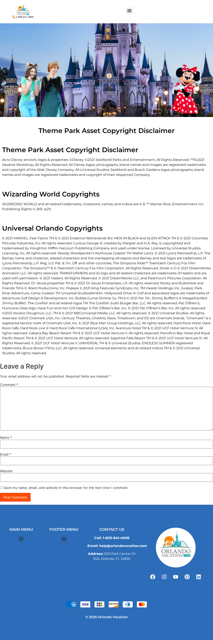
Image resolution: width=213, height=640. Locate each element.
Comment (9, 384)
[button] (129, 10)
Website (6, 471)
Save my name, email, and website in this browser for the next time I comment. (66, 487)
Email (5, 454)
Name (6, 437)
